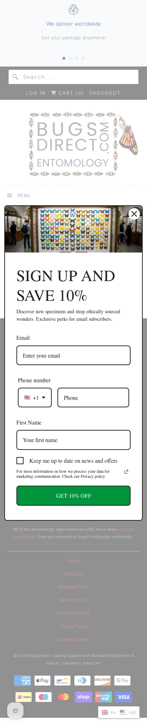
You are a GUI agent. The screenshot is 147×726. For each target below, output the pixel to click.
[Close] (134, 213)
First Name (28, 422)
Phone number (34, 380)
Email (23, 337)
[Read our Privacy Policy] (126, 471)
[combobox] (35, 397)
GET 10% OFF (73, 495)
